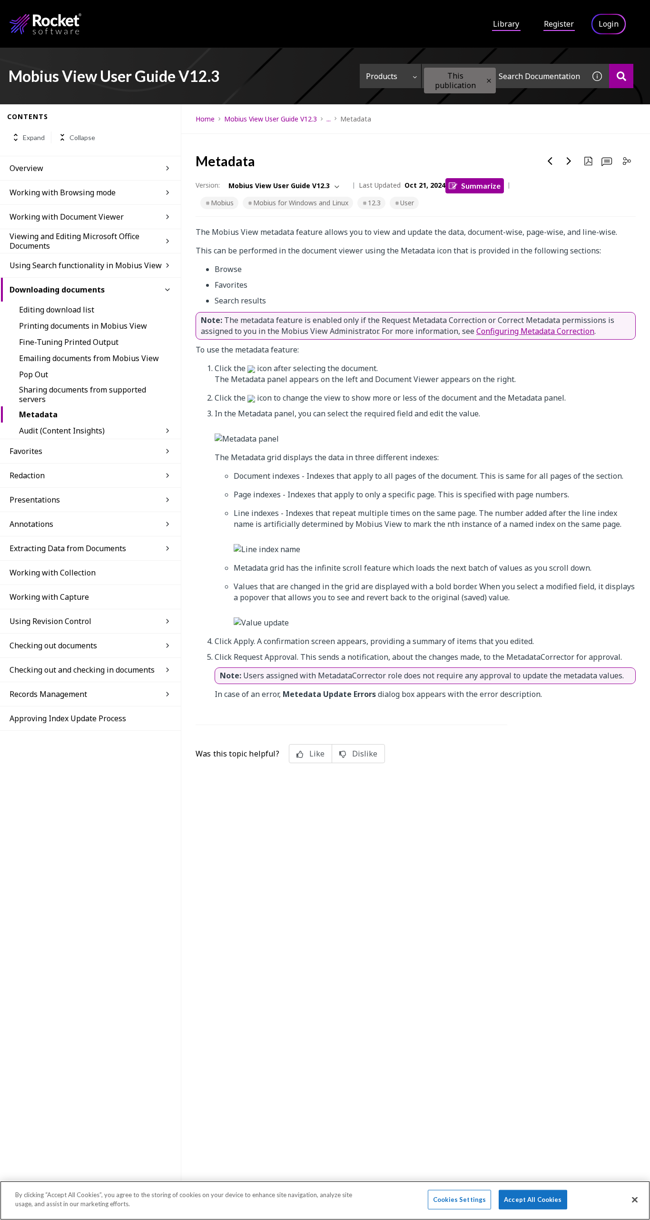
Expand (34, 137)
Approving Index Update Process (68, 718)
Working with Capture (49, 597)
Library (506, 24)
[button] (488, 80)
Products (381, 76)
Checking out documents (53, 645)
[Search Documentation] (621, 76)
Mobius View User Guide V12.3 (270, 119)
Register (559, 24)
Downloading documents (57, 289)
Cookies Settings (459, 1199)
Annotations (31, 524)
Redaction (27, 475)
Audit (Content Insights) (62, 430)
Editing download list (56, 309)
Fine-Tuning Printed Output (68, 342)
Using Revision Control (50, 621)
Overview (26, 168)
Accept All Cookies (532, 1199)
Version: (208, 185)
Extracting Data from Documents (68, 548)
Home (205, 119)
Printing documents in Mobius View (83, 326)
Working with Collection (53, 572)
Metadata (38, 414)
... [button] (328, 119)
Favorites (26, 451)
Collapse (82, 137)
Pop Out (33, 374)
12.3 (374, 202)
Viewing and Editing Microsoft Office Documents (74, 241)
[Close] (634, 1199)
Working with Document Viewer (67, 217)
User (407, 202)
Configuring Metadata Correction (535, 331)
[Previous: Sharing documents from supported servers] (550, 161)
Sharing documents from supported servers (82, 394)
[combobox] (503, 76)
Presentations (35, 499)
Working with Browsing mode (63, 192)
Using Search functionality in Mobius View (86, 265)
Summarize (481, 185)
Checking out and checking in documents (82, 670)
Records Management (48, 694)
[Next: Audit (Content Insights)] (569, 161)
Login (609, 24)
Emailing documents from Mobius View (89, 358)
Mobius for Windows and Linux (300, 202)
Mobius (222, 202)
